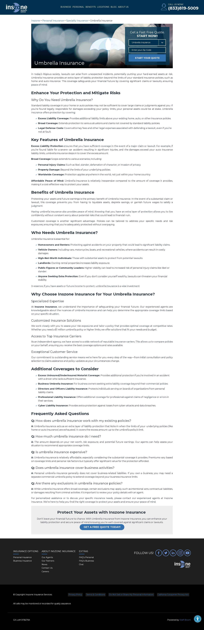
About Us (123, 7)
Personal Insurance (53, 20)
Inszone (35, 20)
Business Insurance (22, 561)
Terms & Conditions (95, 594)
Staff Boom (185, 620)
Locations (103, 7)
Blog (114, 7)
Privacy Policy (75, 594)
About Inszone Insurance (59, 551)
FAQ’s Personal (86, 557)
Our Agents (47, 557)
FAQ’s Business (86, 561)
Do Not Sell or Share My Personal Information (131, 594)
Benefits (90, 7)
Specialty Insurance (77, 20)
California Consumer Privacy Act (173, 594)
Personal (78, 7)
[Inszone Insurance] (17, 8)
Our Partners (48, 561)
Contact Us (47, 568)
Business (66, 7)
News (44, 564)
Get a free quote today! (102, 527)
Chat (81, 564)
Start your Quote (147, 58)
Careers (45, 571)
